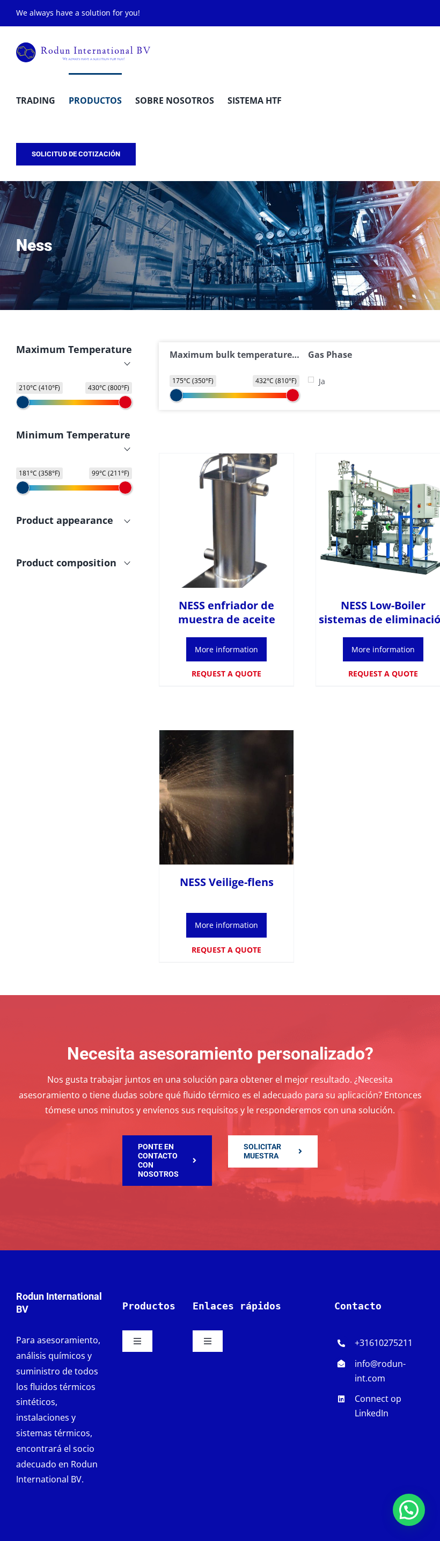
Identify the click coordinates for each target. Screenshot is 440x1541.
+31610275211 (384, 1343)
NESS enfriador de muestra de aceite (226, 612)
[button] (409, 1510)
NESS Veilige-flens (227, 882)
